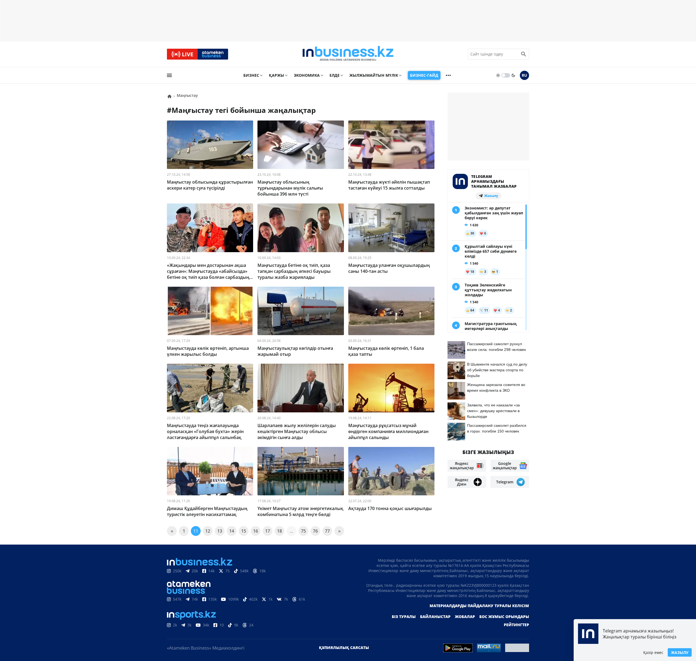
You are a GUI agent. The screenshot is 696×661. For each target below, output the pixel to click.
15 (243, 531)
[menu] (169, 75)
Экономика (307, 75)
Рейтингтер (516, 624)
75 (303, 531)
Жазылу (679, 652)
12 (207, 531)
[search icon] (523, 54)
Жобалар (465, 616)
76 (315, 531)
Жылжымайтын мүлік (373, 75)
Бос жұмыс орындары (504, 616)
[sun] (498, 75)
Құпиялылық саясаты (344, 647)
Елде (335, 75)
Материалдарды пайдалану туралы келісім (479, 605)
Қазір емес (653, 652)
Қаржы (276, 75)
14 (231, 531)
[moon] (513, 75)
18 (279, 531)
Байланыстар (435, 616)
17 (267, 531)
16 (255, 531)
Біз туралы (404, 616)
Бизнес (251, 75)
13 (219, 531)
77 (327, 531)
